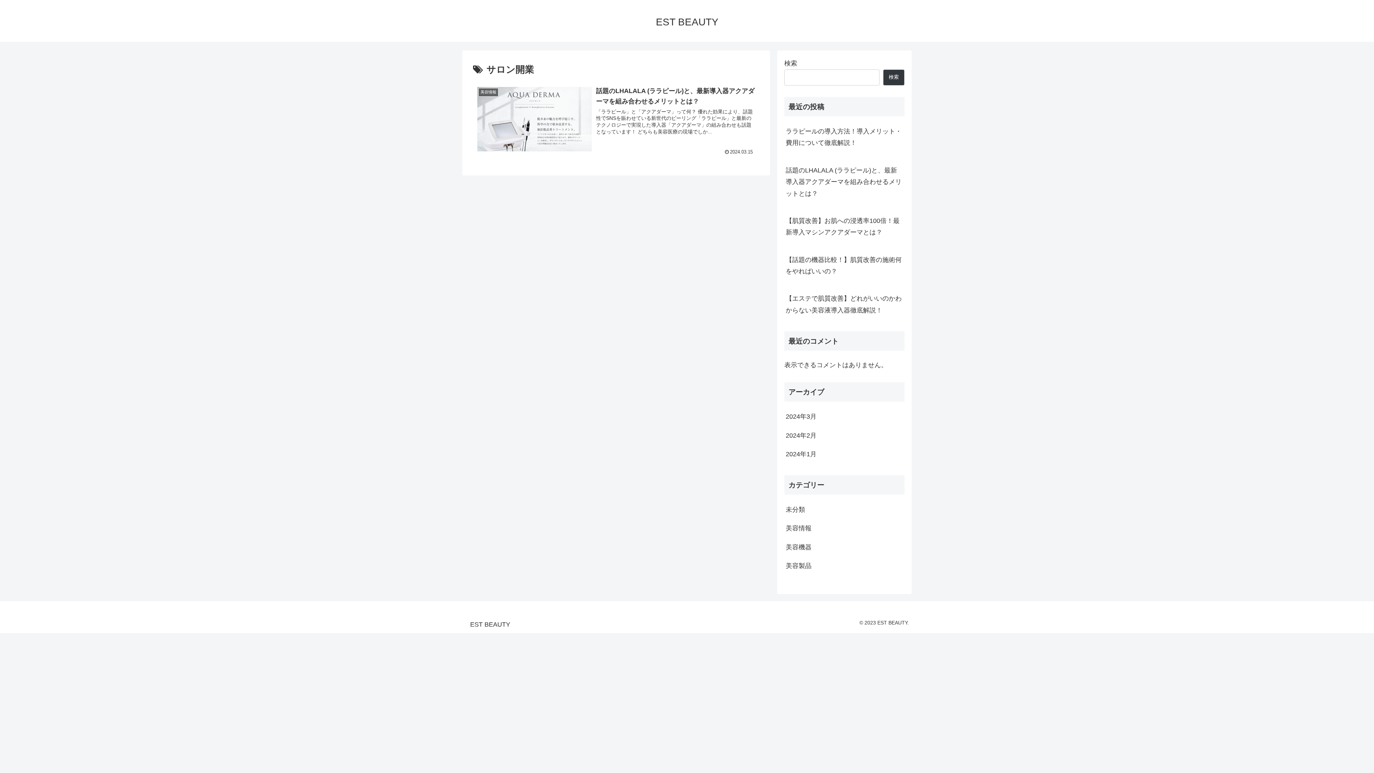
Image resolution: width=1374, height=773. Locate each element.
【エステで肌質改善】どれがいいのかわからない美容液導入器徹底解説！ (844, 304)
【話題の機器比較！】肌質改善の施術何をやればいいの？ (844, 265)
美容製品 (799, 565)
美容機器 (799, 547)
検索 (790, 63)
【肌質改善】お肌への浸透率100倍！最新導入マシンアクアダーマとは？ (843, 226)
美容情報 (799, 528)
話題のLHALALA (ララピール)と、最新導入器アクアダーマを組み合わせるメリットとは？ (844, 182)
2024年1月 (801, 454)
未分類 (795, 509)
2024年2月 (801, 435)
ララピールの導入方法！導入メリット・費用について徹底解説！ (844, 137)
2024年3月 (801, 416)
